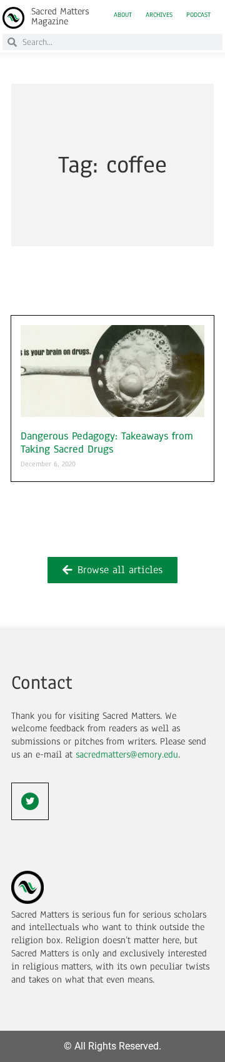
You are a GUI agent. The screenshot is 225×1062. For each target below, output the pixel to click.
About (123, 15)
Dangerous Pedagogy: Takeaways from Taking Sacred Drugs (107, 443)
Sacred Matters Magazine (60, 16)
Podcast (198, 15)
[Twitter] (30, 801)
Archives (159, 15)
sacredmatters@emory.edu (127, 754)
